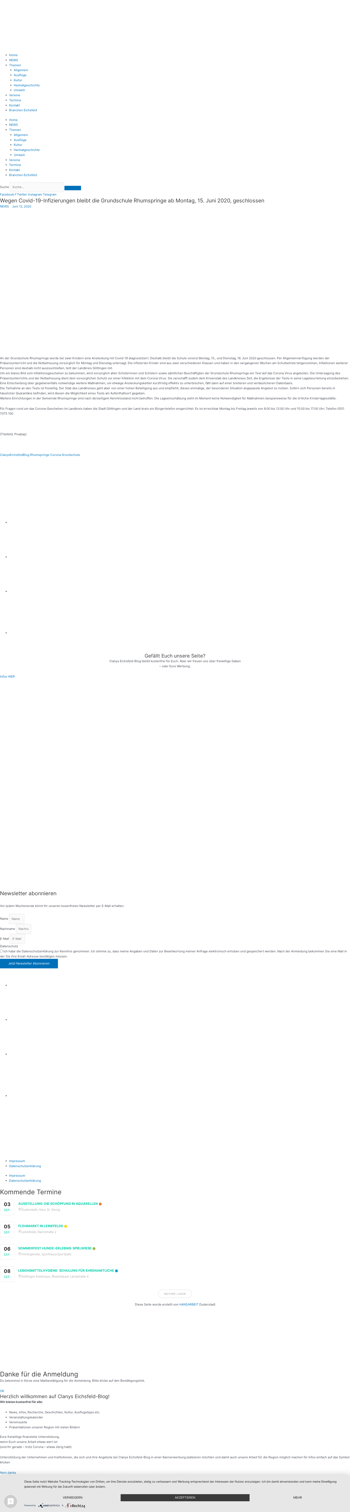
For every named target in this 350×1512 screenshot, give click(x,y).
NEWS (13, 60)
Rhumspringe (39, 455)
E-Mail (5, 939)
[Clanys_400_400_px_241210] (40, 784)
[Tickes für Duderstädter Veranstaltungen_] (175, 857)
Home (13, 55)
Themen (15, 65)
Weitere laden (175, 1293)
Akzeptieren (185, 1497)
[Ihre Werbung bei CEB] (194, 488)
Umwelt (19, 90)
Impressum (17, 1161)
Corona (55, 455)
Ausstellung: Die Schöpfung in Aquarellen (58, 1204)
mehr (297, 1497)
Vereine (14, 95)
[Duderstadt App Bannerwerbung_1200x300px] (179, 633)
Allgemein (21, 70)
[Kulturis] (175, 711)
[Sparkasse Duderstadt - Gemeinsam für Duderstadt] (179, 557)
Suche (4, 187)
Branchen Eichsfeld (23, 110)
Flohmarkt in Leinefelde (40, 1226)
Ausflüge (20, 75)
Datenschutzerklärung (25, 1166)
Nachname (8, 929)
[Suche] (72, 188)
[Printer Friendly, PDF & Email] (19, 476)
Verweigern (72, 1497)
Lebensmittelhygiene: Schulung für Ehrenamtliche (66, 1270)
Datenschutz (9, 946)
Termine (15, 100)
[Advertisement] (121, 1341)
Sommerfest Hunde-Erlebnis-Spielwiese (55, 1248)
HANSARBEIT (188, 1304)
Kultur (18, 80)
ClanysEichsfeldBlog (14, 455)
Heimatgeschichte (27, 85)
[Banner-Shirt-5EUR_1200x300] (179, 591)
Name (4, 919)
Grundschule (71, 455)
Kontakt (14, 105)
